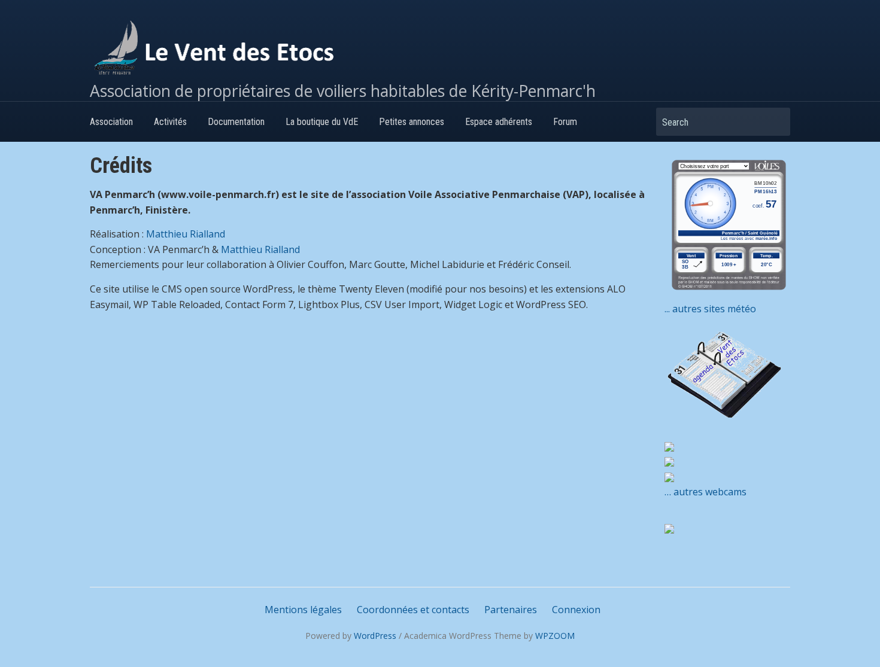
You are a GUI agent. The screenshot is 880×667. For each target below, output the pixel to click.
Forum (565, 121)
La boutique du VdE (322, 121)
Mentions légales (303, 609)
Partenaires (510, 609)
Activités (170, 121)
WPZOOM (555, 635)
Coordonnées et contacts (413, 609)
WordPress (375, 635)
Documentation (236, 121)
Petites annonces (411, 121)
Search (775, 121)
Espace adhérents (498, 121)
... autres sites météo (710, 308)
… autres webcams (705, 491)
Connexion (576, 609)
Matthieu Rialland (185, 233)
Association (111, 121)
